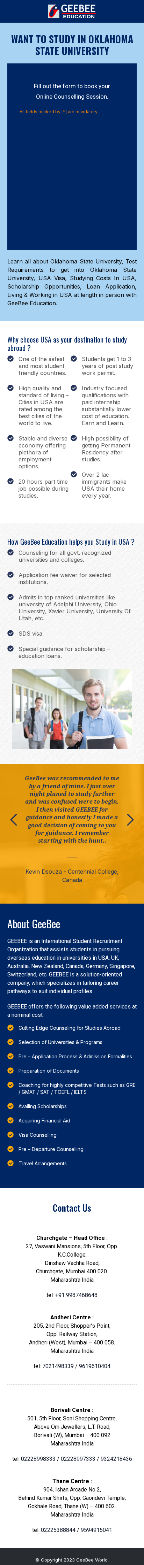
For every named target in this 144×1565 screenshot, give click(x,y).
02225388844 (59, 1530)
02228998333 (39, 1459)
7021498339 (58, 1366)
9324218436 (116, 1459)
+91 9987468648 (76, 1295)
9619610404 (94, 1366)
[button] (14, 834)
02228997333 (78, 1459)
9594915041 (96, 1530)
